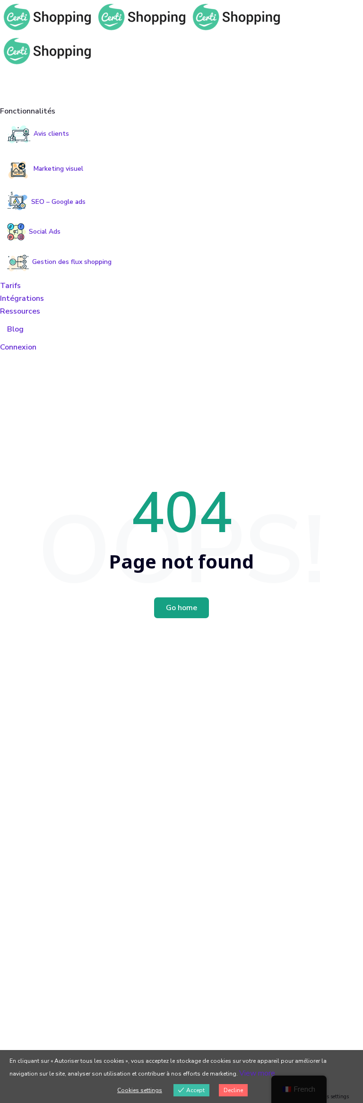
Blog (15, 329)
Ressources (20, 311)
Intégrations (22, 298)
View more (257, 1073)
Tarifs (10, 285)
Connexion (18, 347)
